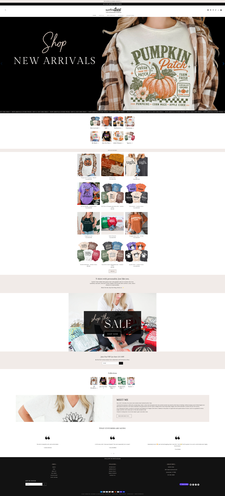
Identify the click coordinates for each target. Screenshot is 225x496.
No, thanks (112, 256)
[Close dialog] (124, 237)
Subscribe (112, 252)
